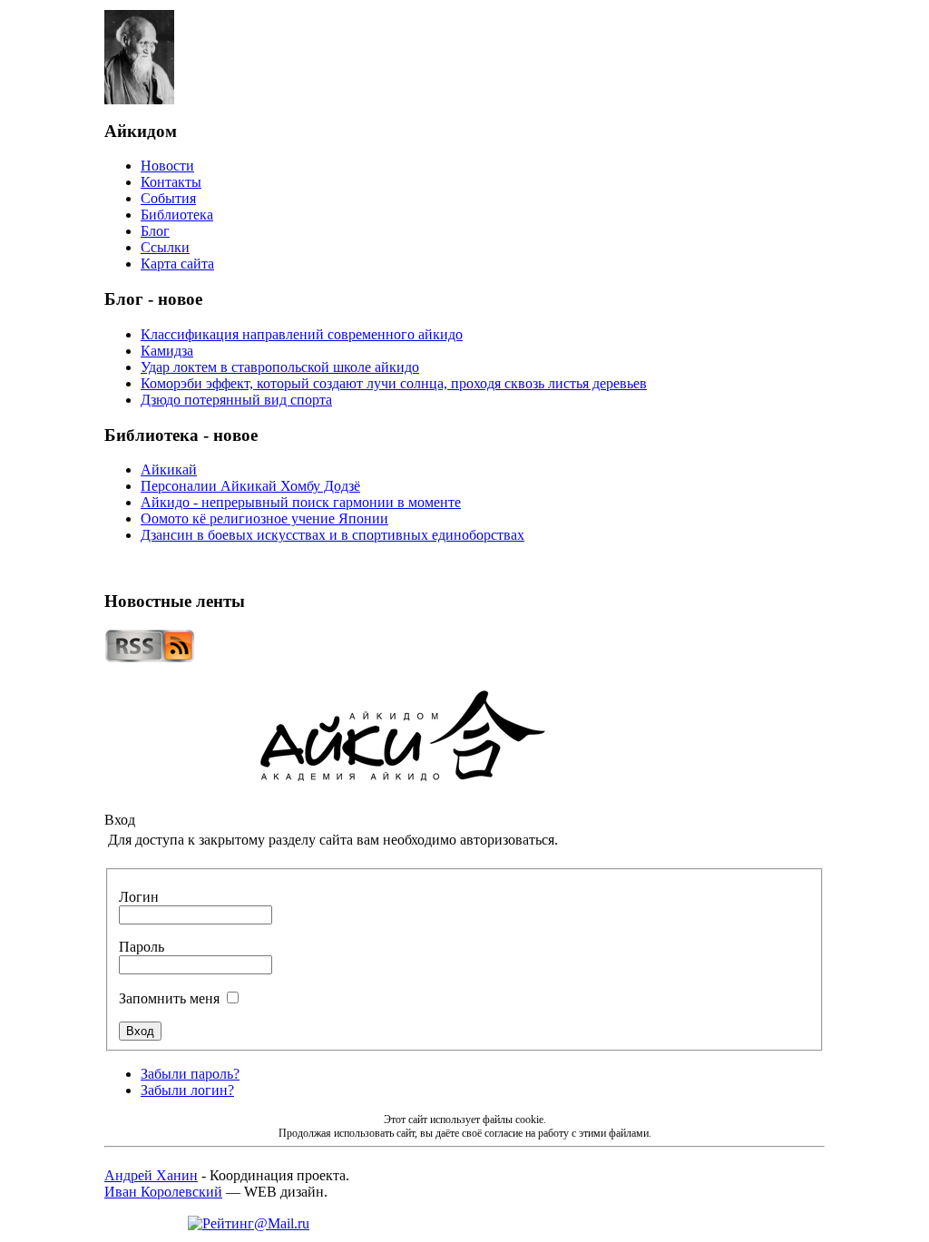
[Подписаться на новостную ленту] (149, 658)
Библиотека (177, 214)
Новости (167, 165)
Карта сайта (177, 263)
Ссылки (165, 247)
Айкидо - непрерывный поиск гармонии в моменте (301, 502)
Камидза (167, 350)
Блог (155, 231)
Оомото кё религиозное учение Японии (264, 518)
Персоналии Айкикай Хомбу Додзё (250, 486)
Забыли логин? (187, 1090)
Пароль (141, 946)
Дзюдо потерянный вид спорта (236, 399)
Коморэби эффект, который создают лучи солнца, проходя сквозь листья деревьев (394, 383)
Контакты (171, 182)
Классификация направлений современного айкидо (302, 334)
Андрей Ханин (151, 1175)
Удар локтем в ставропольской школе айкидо (280, 367)
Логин (139, 897)
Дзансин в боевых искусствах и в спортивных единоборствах (332, 535)
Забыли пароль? (190, 1073)
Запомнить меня (169, 998)
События (168, 198)
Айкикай (169, 469)
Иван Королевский (163, 1191)
